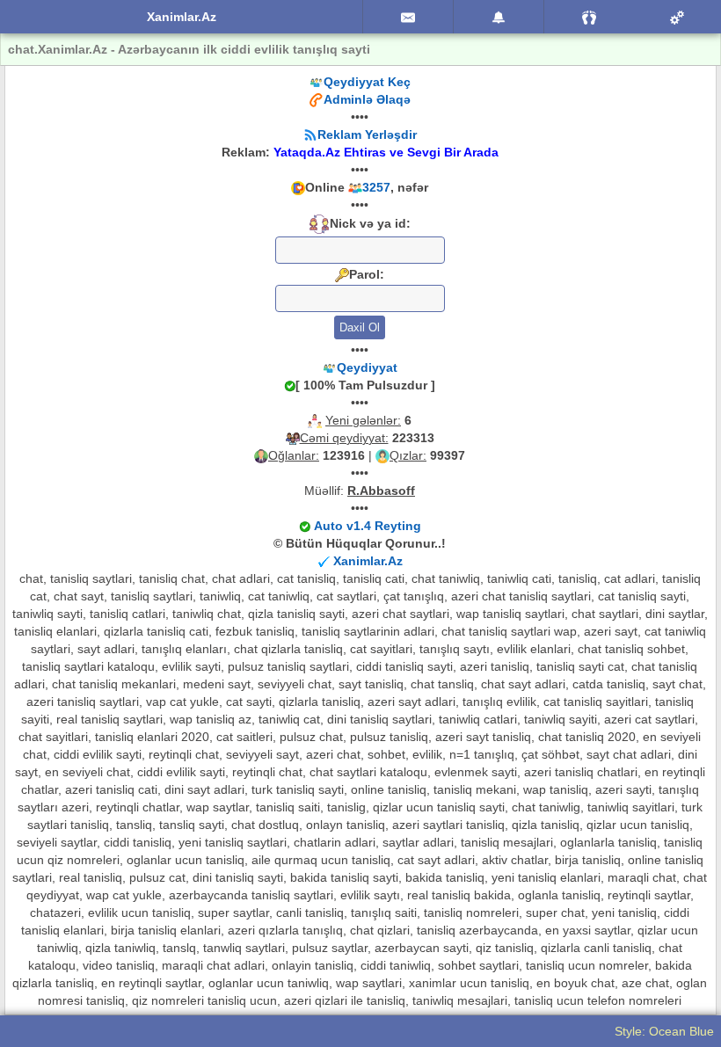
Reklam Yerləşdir (367, 134)
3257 (376, 187)
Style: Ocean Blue (664, 1031)
